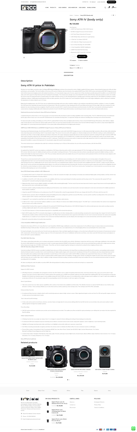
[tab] (68, 74)
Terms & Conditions (99, 407)
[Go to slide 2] (69, 379)
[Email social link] (78, 68)
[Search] (105, 7)
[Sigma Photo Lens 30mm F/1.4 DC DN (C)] (47, 421)
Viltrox (68, 390)
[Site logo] (28, 7)
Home (71, 15)
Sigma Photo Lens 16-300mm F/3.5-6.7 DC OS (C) (59, 402)
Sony (109, 390)
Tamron (96, 390)
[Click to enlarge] (24, 58)
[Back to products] (113, 15)
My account (73, 407)
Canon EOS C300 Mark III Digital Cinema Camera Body (56, 370)
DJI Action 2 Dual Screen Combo (104, 369)
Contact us (72, 404)
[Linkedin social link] (80, 68)
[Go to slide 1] (67, 379)
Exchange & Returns (99, 402)
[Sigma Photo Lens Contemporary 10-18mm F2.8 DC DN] (47, 412)
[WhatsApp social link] (82, 68)
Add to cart (82, 56)
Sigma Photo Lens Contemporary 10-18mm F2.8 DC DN (59, 411)
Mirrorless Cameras (83, 371)
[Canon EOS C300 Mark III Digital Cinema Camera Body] (56, 356)
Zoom (27, 390)
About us (72, 402)
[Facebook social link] (74, 68)
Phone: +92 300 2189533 (29, 416)
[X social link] (76, 68)
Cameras (76, 15)
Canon (32, 363)
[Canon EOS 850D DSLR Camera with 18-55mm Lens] (32, 351)
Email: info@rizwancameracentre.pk (31, 419)
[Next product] (115, 15)
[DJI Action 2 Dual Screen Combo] (105, 356)
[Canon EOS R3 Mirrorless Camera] (80, 356)
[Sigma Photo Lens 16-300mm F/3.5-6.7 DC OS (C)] (47, 404)
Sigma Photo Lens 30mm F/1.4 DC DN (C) (59, 419)
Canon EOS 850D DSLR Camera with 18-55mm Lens (32, 358)
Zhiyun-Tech (41, 390)
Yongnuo (55, 390)
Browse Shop (111, 1)
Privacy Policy (97, 404)
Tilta (82, 390)
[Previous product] (111, 15)
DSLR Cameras (34, 361)
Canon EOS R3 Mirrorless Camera (80, 369)
